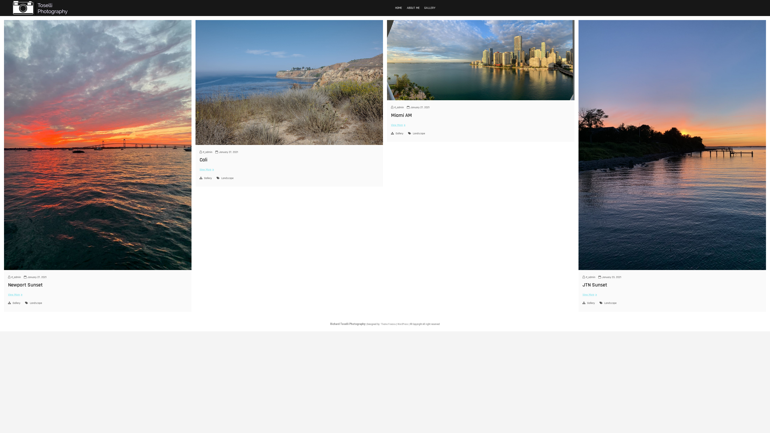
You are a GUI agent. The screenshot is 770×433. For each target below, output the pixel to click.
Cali (203, 160)
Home (398, 8)
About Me (413, 8)
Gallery (429, 8)
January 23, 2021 (611, 277)
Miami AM (401, 115)
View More (14, 295)
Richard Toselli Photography (347, 324)
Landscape (36, 303)
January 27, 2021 (36, 277)
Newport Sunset (25, 285)
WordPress (402, 324)
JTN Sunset (595, 285)
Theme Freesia (388, 324)
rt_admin (15, 277)
